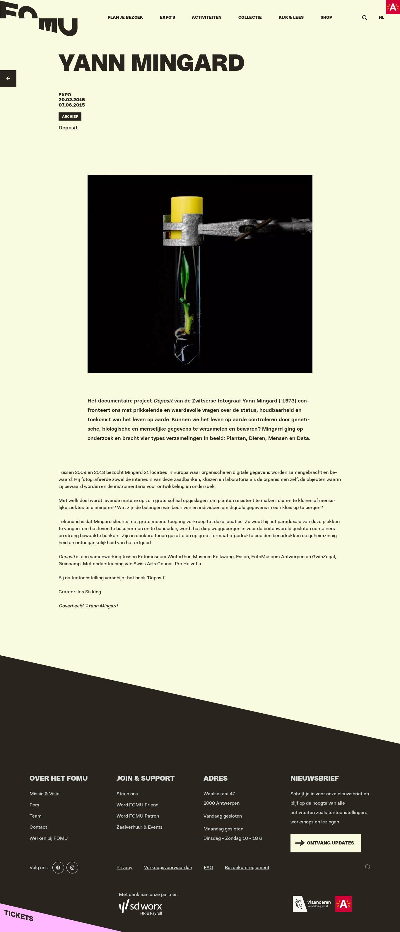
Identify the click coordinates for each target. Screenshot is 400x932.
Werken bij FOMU (49, 838)
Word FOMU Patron (138, 816)
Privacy (124, 867)
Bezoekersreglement (247, 867)
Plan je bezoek (125, 18)
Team (36, 816)
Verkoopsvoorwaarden (168, 867)
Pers (34, 805)
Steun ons (127, 793)
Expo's (167, 18)
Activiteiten (206, 18)
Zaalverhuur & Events (140, 827)
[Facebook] (58, 867)
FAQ (208, 867)
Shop (326, 18)
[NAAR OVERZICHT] (8, 78)
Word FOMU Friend (137, 805)
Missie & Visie (44, 793)
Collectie (250, 18)
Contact (38, 827)
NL (381, 18)
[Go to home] (39, 17)
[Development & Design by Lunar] (367, 866)
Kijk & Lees (291, 18)
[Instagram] (72, 867)
